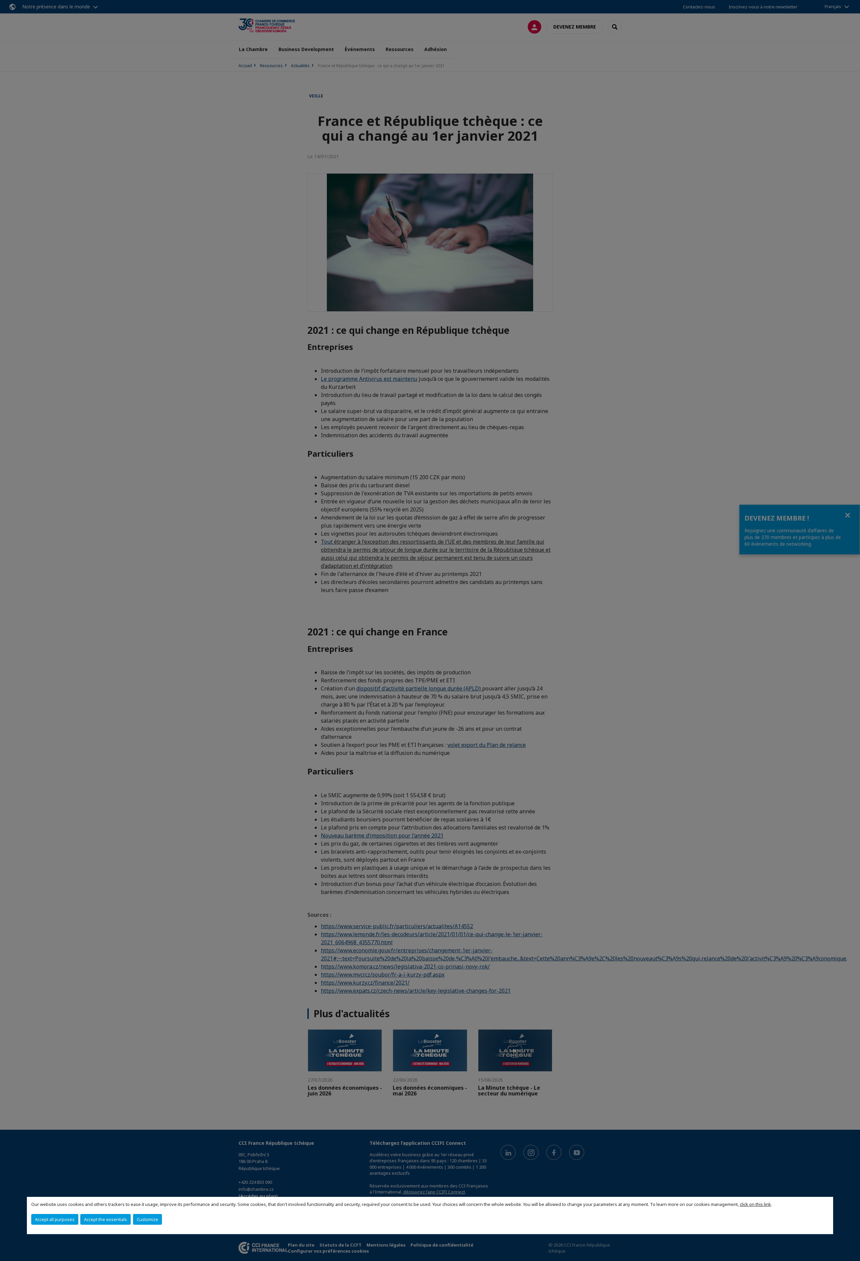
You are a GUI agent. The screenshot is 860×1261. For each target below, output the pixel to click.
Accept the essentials (105, 1219)
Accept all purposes (55, 1219)
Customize (147, 1219)
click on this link (755, 1204)
